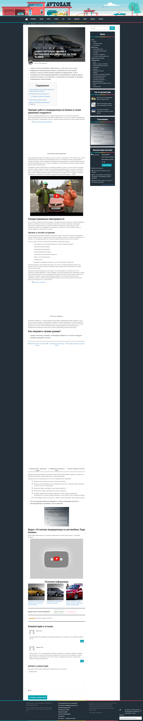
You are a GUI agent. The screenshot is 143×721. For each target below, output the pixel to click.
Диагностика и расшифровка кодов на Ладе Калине (104, 98)
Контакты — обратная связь (66, 718)
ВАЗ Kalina (33, 23)
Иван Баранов (43, 63)
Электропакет (97, 86)
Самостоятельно (98, 132)
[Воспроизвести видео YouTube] (56, 196)
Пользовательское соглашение (67, 703)
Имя (30, 690)
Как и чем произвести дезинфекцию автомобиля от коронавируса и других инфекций (101, 176)
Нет (48, 522)
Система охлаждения (99, 54)
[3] (32, 618)
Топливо (95, 52)
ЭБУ (94, 85)
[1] (29, 618)
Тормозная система (97, 58)
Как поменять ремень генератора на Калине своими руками (105, 111)
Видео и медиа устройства (100, 64)
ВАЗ (29, 23)
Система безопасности (99, 76)
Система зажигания (98, 78)
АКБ (94, 62)
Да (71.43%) (59, 612)
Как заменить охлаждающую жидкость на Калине (55, 602)
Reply (82, 641)
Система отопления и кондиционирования (98, 80)
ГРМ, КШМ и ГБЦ (98, 49)
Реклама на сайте (63, 710)
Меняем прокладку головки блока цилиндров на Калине (104, 104)
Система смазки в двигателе (101, 56)
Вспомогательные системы (100, 65)
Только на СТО (97, 141)
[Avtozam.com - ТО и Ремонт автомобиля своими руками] (71, 8)
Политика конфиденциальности (68, 705)
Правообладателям (64, 707)
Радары (95, 72)
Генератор (96, 67)
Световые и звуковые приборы (101, 74)
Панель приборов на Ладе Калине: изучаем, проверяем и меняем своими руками (74, 602)
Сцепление (96, 45)
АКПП (94, 41)
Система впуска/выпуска (100, 51)
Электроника (95, 60)
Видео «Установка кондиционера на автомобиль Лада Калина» (39, 103)
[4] (33, 618)
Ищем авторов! (63, 712)
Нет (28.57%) (71, 612)
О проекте (61, 716)
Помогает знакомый (98, 137)
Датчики (95, 69)
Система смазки (97, 43)
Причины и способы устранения (40, 96)
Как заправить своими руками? (38, 99)
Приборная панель (98, 71)
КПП (92, 40)
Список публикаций (64, 714)
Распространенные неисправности (39, 93)
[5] (35, 618)
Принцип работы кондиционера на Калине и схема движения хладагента (41, 90)
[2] (31, 618)
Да (47, 518)
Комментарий (33, 671)
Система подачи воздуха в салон (102, 83)
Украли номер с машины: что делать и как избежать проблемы (102, 181)
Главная (25, 23)
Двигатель (94, 47)
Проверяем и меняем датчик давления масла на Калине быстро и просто (36, 602)
